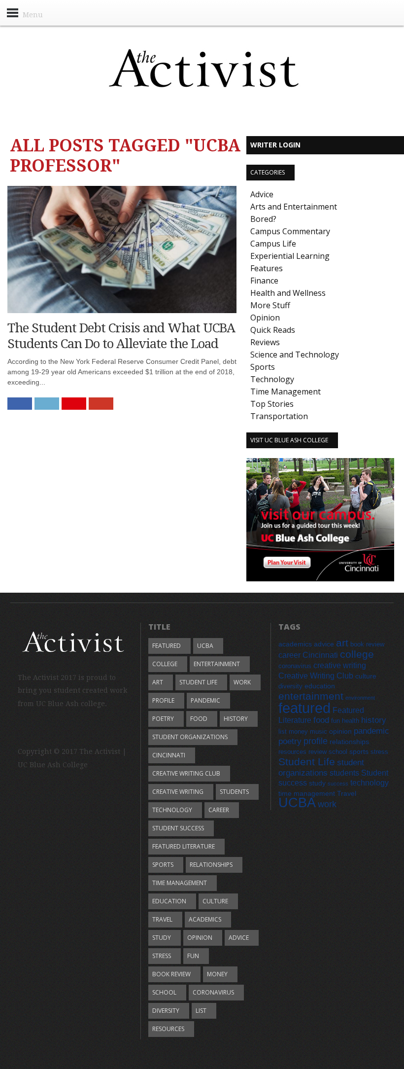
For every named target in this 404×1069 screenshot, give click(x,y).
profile (163, 700)
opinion (199, 937)
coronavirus (213, 992)
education (169, 901)
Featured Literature (183, 846)
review (317, 751)
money (217, 974)
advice (239, 937)
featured (166, 645)
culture (215, 901)
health (350, 720)
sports (162, 864)
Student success (178, 828)
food (198, 718)
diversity (165, 1010)
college (164, 664)
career (218, 810)
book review (171, 974)
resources (168, 1029)
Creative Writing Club (186, 773)
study (161, 937)
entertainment (217, 664)
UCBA (205, 645)
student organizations (190, 737)
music (318, 731)
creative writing (177, 791)
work (242, 682)
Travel (162, 919)
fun (193, 956)
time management (179, 883)
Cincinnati (168, 755)
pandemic (205, 700)
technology (172, 810)
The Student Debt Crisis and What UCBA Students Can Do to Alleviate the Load (121, 336)
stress (161, 956)
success (338, 783)
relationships (211, 864)
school (164, 992)
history (236, 718)
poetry (163, 718)
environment (360, 698)
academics (205, 919)
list (201, 1010)
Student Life (198, 682)
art (157, 682)
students (234, 791)
